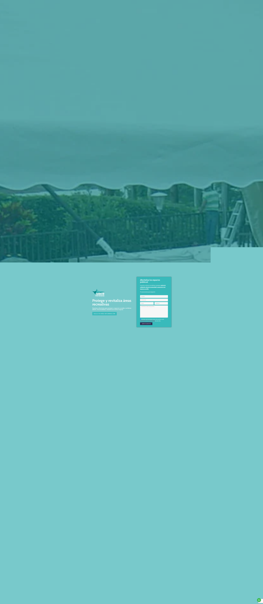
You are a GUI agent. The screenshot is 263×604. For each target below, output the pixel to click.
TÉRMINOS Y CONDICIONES (147, 320)
